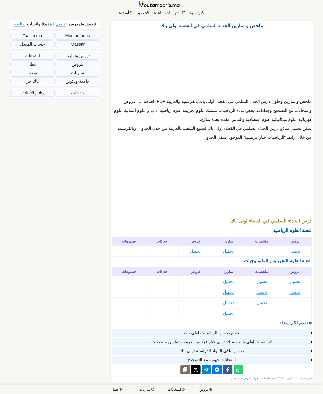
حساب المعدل (32, 44)
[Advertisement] (211, 62)
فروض (77, 64)
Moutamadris (77, 35)
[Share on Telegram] (206, 369)
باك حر (32, 81)
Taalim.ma (32, 35)
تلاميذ (141, 13)
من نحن (299, 390)
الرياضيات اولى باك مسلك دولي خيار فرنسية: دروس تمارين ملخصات (211, 341)
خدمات (284, 390)
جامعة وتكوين (77, 81)
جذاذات (77, 93)
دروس (235, 378)
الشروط (227, 390)
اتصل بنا (313, 390)
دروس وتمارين (78, 55)
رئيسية (195, 13)
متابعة (19, 24)
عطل (32, 64)
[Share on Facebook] (227, 369)
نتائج (178, 13)
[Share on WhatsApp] (238, 369)
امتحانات (32, 55)
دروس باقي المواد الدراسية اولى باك (212, 350)
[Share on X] (196, 369)
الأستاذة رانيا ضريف (254, 378)
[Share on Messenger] (217, 369)
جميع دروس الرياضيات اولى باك (212, 332)
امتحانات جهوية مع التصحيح (212, 359)
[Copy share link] (185, 369)
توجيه (32, 72)
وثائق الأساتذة (32, 93)
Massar (78, 44)
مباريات (77, 72)
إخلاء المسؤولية (248, 390)
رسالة (269, 390)
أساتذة (124, 13)
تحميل (294, 251)
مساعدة (160, 13)
